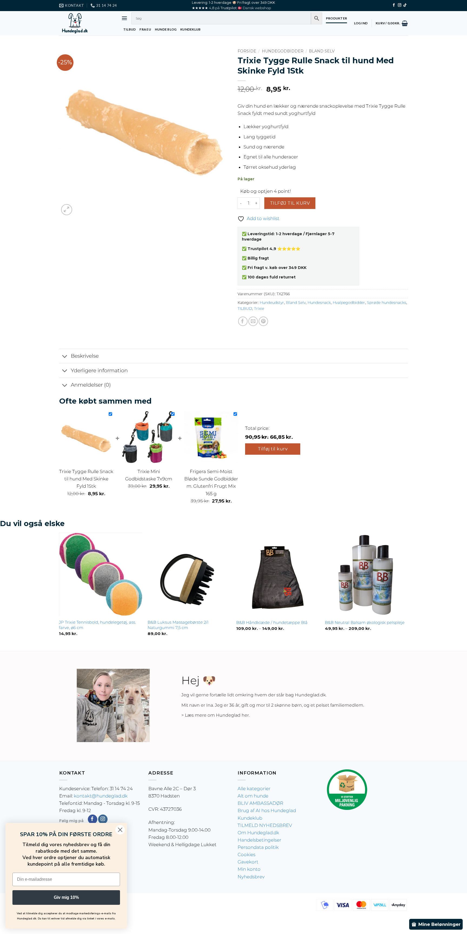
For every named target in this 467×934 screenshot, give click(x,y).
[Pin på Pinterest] (263, 321)
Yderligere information (99, 370)
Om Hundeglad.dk (258, 832)
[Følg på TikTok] (405, 5)
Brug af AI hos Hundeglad (267, 810)
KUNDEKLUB (190, 29)
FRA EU (145, 29)
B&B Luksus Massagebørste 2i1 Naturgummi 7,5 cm (178, 625)
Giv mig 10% (66, 897)
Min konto (249, 869)
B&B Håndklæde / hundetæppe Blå (272, 622)
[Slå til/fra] (65, 357)
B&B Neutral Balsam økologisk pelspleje (365, 622)
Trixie (259, 308)
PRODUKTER (336, 18)
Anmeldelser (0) (91, 385)
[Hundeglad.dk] (86, 23)
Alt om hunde (253, 796)
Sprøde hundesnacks (386, 302)
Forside (247, 51)
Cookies (246, 854)
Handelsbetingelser (259, 840)
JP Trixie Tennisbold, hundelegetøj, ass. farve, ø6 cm (97, 625)
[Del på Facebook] (243, 321)
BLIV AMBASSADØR (260, 803)
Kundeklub (250, 818)
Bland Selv (322, 51)
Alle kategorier (254, 788)
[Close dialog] (120, 830)
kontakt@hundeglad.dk (101, 796)
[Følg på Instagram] (399, 5)
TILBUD (129, 29)
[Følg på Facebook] (394, 5)
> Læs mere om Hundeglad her (215, 715)
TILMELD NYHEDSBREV (265, 825)
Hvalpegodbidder (349, 302)
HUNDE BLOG (165, 29)
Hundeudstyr (272, 302)
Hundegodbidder (282, 51)
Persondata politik (258, 847)
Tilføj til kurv (290, 203)
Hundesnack (319, 302)
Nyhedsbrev (251, 876)
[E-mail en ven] (253, 321)
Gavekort (248, 862)
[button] (124, 18)
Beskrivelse (85, 356)
